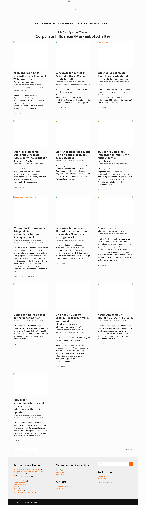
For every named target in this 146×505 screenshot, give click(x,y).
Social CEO (16, 489)
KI (14, 475)
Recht (15, 487)
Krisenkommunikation (82, 84)
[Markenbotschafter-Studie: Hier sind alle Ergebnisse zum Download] (73, 134)
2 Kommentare (69, 108)
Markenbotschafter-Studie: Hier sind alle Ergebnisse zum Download (73, 154)
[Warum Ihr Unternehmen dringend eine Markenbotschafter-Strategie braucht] (30, 210)
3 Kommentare (30, 276)
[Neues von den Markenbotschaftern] (115, 210)
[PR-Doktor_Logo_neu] (73, 9)
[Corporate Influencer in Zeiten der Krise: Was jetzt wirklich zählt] (73, 55)
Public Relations (18, 485)
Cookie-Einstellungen (105, 482)
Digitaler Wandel (19, 473)
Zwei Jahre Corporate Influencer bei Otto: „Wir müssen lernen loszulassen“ (113, 156)
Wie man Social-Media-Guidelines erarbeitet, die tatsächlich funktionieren (114, 76)
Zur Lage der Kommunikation (23, 492)
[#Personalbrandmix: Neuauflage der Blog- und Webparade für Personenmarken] (30, 55)
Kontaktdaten (60, 488)
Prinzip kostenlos (19, 483)
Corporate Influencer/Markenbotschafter (28, 87)
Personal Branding (20, 90)
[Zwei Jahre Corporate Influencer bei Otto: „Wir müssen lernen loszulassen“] (115, 134)
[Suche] (111, 23)
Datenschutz (102, 478)
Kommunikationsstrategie (65, 84)
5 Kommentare (30, 441)
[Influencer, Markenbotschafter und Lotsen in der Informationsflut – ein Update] (30, 384)
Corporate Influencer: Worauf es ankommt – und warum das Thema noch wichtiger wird (72, 232)
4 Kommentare (116, 190)
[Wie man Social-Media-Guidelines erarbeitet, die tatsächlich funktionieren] (115, 55)
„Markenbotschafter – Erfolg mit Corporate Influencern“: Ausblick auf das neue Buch (30, 156)
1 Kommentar (72, 184)
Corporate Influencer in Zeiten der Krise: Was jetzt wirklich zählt (72, 76)
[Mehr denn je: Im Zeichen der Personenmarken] (30, 297)
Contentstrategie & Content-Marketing (27, 85)
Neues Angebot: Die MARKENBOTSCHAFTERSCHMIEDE (118, 316)
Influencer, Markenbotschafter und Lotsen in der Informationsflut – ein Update (28, 406)
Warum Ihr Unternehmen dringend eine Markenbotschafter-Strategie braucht (29, 232)
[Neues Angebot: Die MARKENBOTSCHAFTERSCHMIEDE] (115, 297)
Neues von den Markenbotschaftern (111, 229)
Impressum (101, 476)
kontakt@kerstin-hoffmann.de (65, 486)
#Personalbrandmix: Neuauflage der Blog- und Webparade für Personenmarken (29, 77)
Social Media (17, 490)
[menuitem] (37, 23)
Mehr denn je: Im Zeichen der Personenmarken (29, 316)
